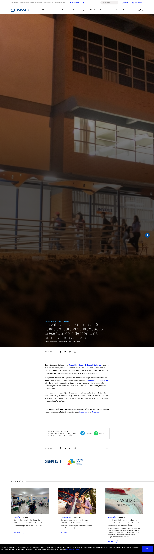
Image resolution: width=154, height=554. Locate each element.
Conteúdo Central (24, 2)
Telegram (95, 412)
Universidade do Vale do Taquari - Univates (85, 365)
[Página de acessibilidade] (83, 2)
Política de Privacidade (36, 2)
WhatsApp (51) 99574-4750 (97, 380)
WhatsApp (83, 412)
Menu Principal (14, 2)
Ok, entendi (147, 549)
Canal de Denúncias (48, 2)
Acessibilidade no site (60, 2)
